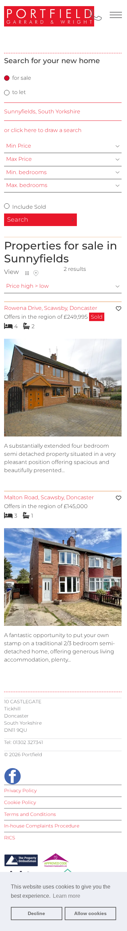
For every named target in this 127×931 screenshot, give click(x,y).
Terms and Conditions (30, 814)
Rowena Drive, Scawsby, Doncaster (50, 308)
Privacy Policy (20, 790)
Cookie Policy (20, 802)
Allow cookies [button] (90, 913)
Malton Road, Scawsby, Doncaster (49, 497)
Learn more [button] (66, 896)
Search (17, 219)
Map (36, 273)
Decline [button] (36, 913)
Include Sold (28, 207)
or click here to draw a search (43, 130)
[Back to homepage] (38, 26)
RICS (9, 838)
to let (19, 92)
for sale (21, 78)
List (27, 273)
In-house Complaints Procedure (41, 826)
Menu (116, 15)
